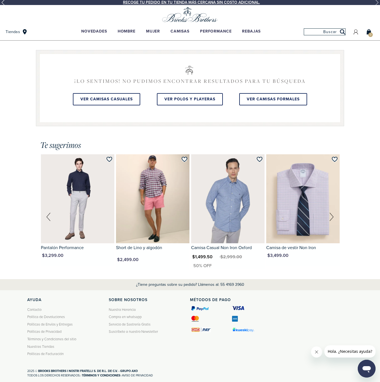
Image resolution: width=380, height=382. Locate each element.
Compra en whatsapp (125, 317)
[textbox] (325, 31)
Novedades (94, 31)
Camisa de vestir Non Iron (291, 247)
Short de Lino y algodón (139, 247)
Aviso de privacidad (137, 375)
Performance (215, 31)
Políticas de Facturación (45, 354)
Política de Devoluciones (46, 317)
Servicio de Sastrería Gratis (129, 324)
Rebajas (251, 31)
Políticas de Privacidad (44, 331)
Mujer (153, 31)
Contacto (34, 309)
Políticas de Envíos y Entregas (50, 324)
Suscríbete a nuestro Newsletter (133, 331)
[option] (190, 2)
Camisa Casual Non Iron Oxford (221, 247)
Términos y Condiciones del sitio (51, 339)
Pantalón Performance (62, 247)
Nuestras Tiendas (40, 346)
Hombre (126, 31)
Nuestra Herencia (122, 309)
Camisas (180, 31)
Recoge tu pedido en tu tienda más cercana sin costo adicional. (191, 2)
